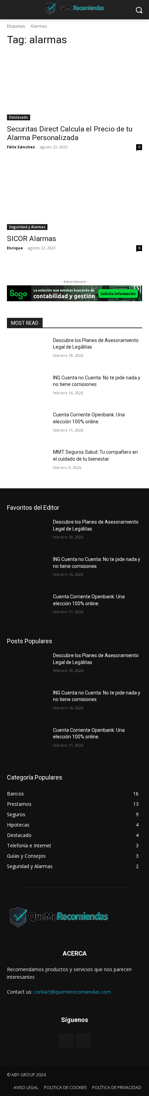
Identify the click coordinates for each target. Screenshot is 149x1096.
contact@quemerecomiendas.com (72, 991)
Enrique (15, 247)
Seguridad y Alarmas (27, 226)
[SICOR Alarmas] (74, 196)
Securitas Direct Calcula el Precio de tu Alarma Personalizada (69, 133)
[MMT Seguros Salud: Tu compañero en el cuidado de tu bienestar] (27, 463)
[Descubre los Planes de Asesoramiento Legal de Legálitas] (27, 351)
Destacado (18, 117)
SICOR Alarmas (31, 238)
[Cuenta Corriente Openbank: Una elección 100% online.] (27, 426)
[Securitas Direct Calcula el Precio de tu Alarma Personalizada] (74, 86)
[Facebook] (66, 1040)
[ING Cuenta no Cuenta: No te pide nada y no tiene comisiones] (27, 389)
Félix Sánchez (21, 146)
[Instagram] (83, 1040)
